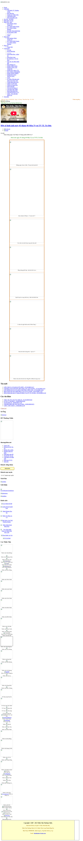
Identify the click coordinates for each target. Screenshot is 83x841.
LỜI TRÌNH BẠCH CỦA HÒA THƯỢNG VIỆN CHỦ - (24, 390)
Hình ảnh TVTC (8, 460)
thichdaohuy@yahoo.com (40, 833)
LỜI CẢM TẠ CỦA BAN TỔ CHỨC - (19, 387)
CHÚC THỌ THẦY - (14, 405)
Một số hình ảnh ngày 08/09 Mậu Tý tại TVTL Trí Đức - (23, 391)
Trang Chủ (6, 445)
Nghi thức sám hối (8, 454)
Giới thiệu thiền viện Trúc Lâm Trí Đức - (19, 404)
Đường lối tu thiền (8, 450)
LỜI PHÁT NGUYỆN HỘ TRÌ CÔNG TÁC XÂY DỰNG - (24, 388)
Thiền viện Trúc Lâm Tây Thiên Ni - (18, 400)
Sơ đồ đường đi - (13, 402)
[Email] (6, 130)
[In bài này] (7, 129)
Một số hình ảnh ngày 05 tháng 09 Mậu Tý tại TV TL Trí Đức (26, 126)
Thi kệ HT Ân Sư (8, 456)
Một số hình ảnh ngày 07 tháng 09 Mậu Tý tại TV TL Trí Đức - (25, 393)
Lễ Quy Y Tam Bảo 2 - (14, 401)
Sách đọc (6, 461)
